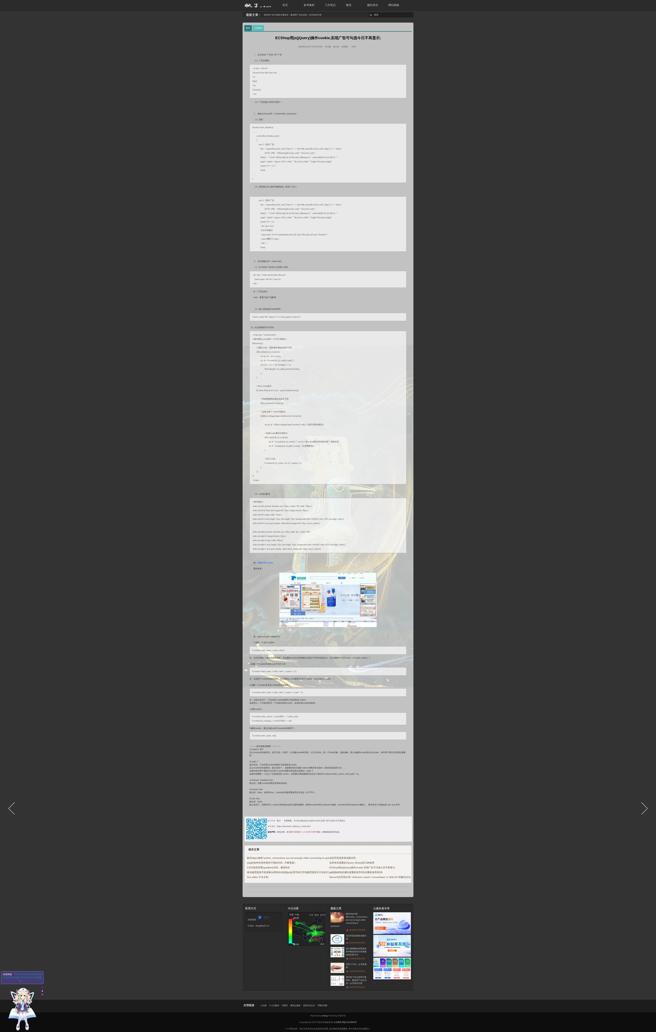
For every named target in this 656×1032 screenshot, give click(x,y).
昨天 (317, 915)
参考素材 (309, 5)
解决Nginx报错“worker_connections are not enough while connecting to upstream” (291, 858)
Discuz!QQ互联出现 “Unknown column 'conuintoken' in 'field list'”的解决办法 (370, 877)
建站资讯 (372, 5)
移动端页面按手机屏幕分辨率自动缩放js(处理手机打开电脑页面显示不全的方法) (289, 872)
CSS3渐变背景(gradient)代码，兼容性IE (268, 867)
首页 (285, 5)
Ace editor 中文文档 (257, 877)
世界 (292, 914)
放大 (322, 944)
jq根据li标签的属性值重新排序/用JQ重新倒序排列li (355, 872)
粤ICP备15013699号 (347, 1022)
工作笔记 (330, 5)
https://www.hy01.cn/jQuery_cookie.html (293, 826)
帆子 (279, 821)
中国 (297, 914)
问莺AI (285, 1005)
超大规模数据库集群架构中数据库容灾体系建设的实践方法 (356, 953)
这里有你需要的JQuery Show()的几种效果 (351, 862)
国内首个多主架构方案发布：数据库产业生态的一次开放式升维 (356, 982)
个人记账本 (274, 1005)
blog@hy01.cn (262, 926)
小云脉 (263, 1005)
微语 (348, 5)
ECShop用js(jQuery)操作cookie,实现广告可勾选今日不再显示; (320, 821)
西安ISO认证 (309, 1005)
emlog (325, 1016)
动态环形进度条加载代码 (275, 15)
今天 (311, 915)
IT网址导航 (322, 1005)
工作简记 (258, 28)
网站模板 (393, 5)
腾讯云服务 (295, 1005)
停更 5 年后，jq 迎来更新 (356, 967)
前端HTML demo (265, 563)
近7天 (322, 915)
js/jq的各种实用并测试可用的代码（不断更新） (272, 862)
